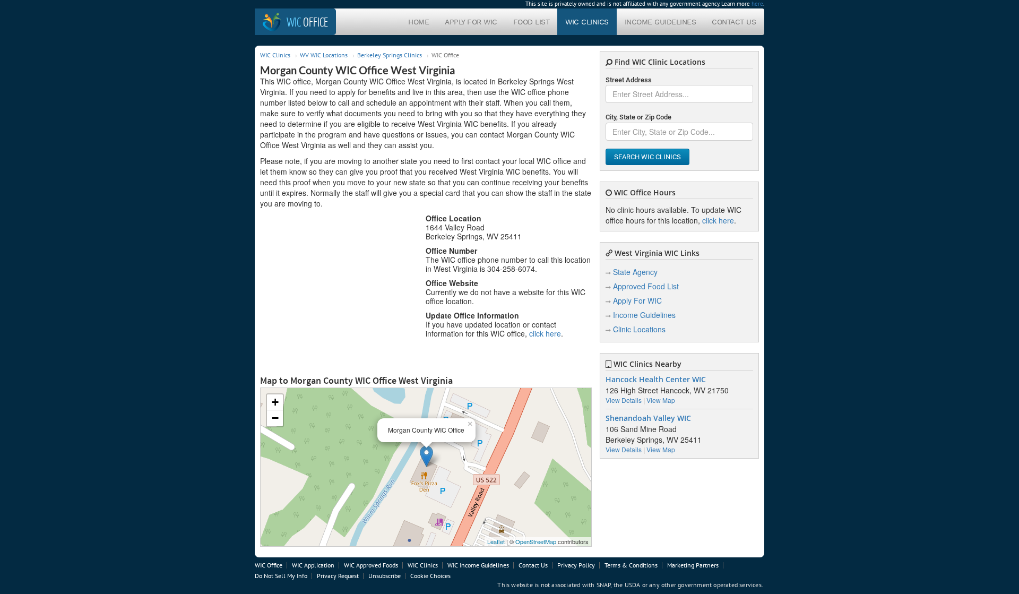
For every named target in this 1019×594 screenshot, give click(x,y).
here (757, 3)
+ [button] (275, 402)
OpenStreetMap (535, 541)
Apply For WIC (471, 22)
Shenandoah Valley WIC (648, 418)
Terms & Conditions (631, 565)
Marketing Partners (693, 565)
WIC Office (268, 565)
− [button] (275, 418)
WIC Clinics (587, 22)
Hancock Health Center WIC (656, 379)
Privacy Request (338, 576)
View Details (624, 399)
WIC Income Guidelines (478, 565)
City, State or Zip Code (638, 117)
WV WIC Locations (324, 55)
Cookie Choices (430, 576)
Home (418, 22)
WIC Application (313, 565)
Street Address (629, 80)
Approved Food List (646, 286)
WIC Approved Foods (371, 565)
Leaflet (496, 541)
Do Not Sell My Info (281, 576)
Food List (531, 22)
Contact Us (734, 22)
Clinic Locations (639, 329)
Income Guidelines (660, 22)
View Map (660, 399)
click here (545, 333)
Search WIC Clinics (647, 157)
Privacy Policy (576, 565)
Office (307, 21)
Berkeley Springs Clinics (389, 55)
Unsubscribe (384, 576)
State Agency (635, 271)
